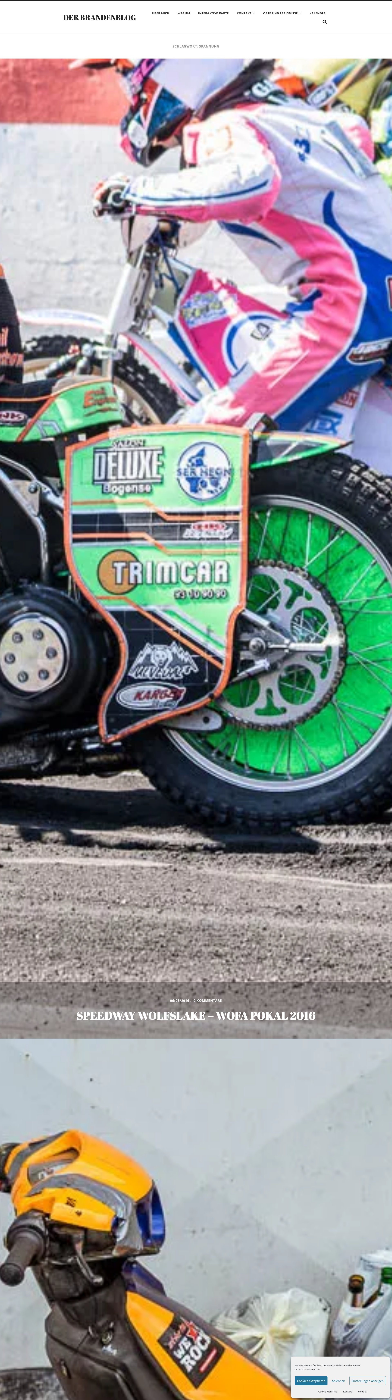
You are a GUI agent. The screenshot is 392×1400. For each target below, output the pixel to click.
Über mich (160, 13)
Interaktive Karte (213, 13)
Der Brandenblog (99, 17)
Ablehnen (338, 1381)
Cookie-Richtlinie (327, 1391)
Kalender (318, 13)
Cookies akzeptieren (311, 1381)
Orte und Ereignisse (280, 13)
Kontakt (347, 1391)
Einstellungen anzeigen (368, 1381)
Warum (184, 13)
